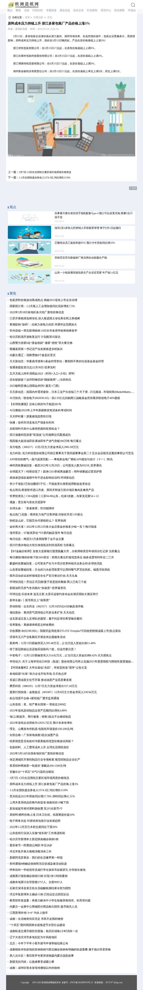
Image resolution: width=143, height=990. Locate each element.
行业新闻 (92, 10)
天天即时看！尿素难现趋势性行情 (30, 416)
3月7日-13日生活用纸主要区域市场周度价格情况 (45, 172)
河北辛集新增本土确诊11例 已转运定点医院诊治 (39, 894)
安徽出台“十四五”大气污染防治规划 (32, 771)
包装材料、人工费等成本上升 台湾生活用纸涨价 (39, 747)
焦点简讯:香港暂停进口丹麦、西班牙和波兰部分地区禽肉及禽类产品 (52, 489)
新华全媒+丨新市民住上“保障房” (30, 600)
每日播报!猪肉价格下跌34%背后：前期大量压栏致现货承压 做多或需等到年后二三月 (62, 557)
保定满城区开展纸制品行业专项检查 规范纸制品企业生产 (45, 759)
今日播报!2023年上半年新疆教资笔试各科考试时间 (41, 410)
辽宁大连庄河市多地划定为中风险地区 (33, 937)
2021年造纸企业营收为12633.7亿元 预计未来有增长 (41, 722)
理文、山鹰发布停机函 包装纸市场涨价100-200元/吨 (41, 728)
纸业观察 (119, 10)
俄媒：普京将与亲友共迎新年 (28, 502)
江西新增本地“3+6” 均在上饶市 (29, 912)
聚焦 (19, 10)
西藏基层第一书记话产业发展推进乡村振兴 (36, 349)
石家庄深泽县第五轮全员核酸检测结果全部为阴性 (40, 888)
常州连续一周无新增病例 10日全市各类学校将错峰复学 (43, 330)
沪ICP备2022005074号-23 (81, 982)
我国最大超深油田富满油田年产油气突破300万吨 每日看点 (45, 440)
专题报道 (51, 10)
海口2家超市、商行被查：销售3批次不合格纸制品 (40, 716)
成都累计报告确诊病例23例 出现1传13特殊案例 (38, 875)
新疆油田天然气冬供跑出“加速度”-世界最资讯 (38, 587)
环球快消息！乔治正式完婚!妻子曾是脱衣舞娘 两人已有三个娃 (48, 581)
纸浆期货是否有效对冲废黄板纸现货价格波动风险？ (42, 741)
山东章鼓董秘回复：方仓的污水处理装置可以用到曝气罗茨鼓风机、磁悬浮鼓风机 (60, 569)
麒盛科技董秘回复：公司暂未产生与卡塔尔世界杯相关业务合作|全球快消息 (56, 563)
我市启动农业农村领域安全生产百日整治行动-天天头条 (43, 575)
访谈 (27, 10)
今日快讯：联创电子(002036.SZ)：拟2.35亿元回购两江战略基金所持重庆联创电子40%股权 (65, 398)
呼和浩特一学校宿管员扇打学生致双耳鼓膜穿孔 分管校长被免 (48, 869)
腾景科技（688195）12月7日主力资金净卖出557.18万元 (43, 686)
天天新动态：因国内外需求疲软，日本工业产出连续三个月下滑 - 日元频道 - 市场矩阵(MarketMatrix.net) (73, 391)
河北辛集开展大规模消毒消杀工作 (30, 851)
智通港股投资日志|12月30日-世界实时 (33, 367)
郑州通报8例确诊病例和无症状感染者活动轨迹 (38, 863)
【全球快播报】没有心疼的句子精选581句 (35, 404)
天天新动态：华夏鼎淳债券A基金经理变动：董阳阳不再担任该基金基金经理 (57, 361)
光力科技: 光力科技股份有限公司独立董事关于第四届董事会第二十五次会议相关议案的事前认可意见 (72, 453)
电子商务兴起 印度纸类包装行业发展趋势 (35, 820)
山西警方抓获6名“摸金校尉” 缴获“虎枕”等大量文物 (41, 342)
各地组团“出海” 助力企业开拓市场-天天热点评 (38, 673)
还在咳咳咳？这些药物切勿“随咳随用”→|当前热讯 (40, 379)
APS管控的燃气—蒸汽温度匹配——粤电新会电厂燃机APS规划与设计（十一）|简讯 (61, 459)
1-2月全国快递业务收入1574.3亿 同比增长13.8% (44, 177)
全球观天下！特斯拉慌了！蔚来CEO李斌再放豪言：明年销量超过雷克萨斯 (56, 471)
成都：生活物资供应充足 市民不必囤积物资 (36, 918)
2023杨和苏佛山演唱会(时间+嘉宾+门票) (34, 385)
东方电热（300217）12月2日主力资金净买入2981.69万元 (44, 447)
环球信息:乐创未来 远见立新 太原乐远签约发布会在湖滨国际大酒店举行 (54, 594)
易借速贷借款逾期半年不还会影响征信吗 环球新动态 (42, 477)
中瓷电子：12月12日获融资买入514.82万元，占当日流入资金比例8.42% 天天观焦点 (61, 655)
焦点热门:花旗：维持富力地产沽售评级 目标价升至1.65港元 (46, 514)
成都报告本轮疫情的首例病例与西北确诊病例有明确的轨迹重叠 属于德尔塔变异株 (60, 949)
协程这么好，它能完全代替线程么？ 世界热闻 (38, 520)
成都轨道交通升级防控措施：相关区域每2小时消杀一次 (44, 931)
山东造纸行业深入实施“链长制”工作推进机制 (37, 833)
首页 (27, 17)
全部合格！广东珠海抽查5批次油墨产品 (34, 735)
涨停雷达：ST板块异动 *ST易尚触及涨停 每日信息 (41, 532)
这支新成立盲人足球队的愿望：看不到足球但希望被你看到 (46, 618)
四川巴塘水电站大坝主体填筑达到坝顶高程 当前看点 (42, 545)
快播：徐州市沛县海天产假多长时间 (32, 422)
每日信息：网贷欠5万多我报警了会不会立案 (37, 538)
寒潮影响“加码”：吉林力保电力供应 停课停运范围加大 (43, 324)
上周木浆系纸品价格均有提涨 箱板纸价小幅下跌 (39, 802)
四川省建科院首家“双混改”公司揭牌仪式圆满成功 (40, 434)
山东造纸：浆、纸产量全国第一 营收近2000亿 (38, 704)
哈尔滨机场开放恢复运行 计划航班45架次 (35, 336)
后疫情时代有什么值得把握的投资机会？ (35, 428)
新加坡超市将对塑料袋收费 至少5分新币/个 (36, 808)
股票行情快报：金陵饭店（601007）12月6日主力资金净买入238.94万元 (53, 692)
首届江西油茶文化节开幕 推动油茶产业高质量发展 (41, 679)
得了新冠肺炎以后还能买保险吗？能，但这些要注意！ (43, 649)
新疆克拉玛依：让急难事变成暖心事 (32, 961)
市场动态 (133, 10)
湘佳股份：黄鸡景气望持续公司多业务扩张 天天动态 (42, 612)
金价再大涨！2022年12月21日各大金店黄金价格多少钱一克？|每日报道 (53, 526)
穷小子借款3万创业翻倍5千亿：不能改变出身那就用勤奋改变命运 (50, 483)
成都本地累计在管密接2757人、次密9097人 (36, 882)
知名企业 (78, 10)
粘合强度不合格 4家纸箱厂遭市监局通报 (34, 698)
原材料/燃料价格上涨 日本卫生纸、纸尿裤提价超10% (42, 814)
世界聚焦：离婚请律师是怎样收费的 (32, 624)
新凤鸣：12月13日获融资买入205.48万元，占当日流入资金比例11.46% (53, 643)
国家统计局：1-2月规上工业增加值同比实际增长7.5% (42, 306)
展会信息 (65, 10)
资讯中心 (106, 10)
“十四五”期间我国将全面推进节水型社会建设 (37, 924)
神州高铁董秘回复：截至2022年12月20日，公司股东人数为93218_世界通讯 (56, 465)
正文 (49, 17)
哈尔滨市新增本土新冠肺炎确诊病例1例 (34, 839)
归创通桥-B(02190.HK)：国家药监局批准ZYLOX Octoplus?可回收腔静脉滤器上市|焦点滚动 (65, 630)
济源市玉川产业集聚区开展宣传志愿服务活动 (37, 636)
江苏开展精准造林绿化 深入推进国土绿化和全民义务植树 (45, 318)
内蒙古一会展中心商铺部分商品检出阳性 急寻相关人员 (43, 906)
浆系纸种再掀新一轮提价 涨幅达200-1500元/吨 (38, 765)
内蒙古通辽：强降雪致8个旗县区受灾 (33, 355)
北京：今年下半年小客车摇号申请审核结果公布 (39, 943)
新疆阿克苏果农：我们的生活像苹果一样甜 (36, 857)
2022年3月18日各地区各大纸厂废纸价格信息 (37, 312)
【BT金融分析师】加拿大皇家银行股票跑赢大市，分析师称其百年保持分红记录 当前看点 (65, 551)
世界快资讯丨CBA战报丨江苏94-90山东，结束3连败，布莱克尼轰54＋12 (54, 496)
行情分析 (38, 10)
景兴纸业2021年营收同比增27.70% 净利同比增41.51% (42, 796)
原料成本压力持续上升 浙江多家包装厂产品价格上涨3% (44, 784)
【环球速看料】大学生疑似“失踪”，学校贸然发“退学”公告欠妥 (48, 667)
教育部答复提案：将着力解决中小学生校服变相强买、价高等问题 (50, 900)
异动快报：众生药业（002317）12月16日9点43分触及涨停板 (47, 606)
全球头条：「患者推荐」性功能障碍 (32, 508)
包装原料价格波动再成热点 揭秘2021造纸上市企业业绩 (43, 299)
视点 (10, 10)
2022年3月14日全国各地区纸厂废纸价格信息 (37, 753)
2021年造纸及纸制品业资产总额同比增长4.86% (38, 710)
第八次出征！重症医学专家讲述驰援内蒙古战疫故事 (42, 955)
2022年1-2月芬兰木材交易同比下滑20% (33, 826)
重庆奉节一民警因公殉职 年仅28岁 (31, 845)
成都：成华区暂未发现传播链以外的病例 (35, 967)
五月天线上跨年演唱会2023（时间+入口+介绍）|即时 (42, 373)
